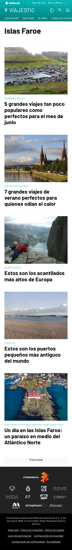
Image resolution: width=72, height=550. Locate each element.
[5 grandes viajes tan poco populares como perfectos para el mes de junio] (36, 71)
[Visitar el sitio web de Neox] (43, 488)
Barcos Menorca (56, 2)
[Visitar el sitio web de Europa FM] (59, 497)
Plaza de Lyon (39, 2)
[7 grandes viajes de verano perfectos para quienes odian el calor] (36, 159)
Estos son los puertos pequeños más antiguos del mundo (32, 354)
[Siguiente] (65, 3)
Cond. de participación (19, 535)
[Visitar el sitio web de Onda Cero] (43, 497)
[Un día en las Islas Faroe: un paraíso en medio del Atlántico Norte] (36, 397)
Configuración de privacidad (48, 535)
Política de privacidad (31, 530)
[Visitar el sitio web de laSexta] (28, 488)
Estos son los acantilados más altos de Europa (34, 276)
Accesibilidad (53, 541)
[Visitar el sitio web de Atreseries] (28, 497)
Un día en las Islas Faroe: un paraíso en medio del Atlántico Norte (33, 436)
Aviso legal (13, 530)
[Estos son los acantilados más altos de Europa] (36, 240)
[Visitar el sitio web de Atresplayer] (36, 505)
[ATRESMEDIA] (36, 477)
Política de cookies (54, 530)
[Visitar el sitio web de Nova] (59, 488)
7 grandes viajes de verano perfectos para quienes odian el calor (30, 197)
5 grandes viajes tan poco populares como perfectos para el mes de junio (34, 113)
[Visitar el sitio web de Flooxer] (55, 505)
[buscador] (60, 10)
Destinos (28, 18)
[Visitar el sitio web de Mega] (12, 497)
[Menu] (67, 10)
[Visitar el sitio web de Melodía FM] (16, 505)
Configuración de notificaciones (28, 541)
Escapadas (12, 18)
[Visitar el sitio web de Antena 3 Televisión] (12, 488)
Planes (42, 18)
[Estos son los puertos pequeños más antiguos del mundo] (36, 316)
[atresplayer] (52, 10)
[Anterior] (28, 3)
